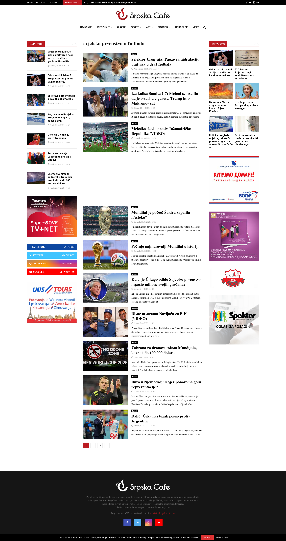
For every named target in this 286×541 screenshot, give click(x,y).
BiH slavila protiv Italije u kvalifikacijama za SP (113, 2)
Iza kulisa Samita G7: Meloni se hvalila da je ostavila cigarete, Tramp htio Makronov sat (164, 98)
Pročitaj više (222, 537)
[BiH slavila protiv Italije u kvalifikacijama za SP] (36, 100)
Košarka (135, 308)
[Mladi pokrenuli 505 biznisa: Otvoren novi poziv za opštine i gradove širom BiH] (36, 56)
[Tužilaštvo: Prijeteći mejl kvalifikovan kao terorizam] (247, 58)
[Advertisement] (143, 179)
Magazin (163, 27)
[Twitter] (137, 522)
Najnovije (86, 27)
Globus (121, 27)
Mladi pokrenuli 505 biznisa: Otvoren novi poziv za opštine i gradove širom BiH (60, 56)
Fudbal (134, 123)
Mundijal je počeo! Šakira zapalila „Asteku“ (160, 214)
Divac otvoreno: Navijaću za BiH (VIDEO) (159, 315)
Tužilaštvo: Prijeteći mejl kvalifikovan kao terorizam (244, 74)
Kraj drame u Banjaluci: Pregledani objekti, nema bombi (61, 117)
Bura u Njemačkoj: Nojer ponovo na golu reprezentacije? (166, 384)
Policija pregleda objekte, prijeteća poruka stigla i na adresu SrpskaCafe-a (221, 141)
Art (148, 27)
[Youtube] (159, 522)
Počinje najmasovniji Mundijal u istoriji (165, 246)
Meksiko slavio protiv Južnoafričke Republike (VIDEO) (161, 131)
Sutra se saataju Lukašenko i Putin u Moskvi (59, 156)
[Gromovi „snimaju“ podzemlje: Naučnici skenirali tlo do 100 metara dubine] (36, 178)
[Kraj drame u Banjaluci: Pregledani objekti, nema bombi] (36, 119)
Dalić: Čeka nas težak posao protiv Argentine (160, 418)
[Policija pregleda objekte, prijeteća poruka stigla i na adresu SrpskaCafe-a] (221, 124)
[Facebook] (127, 522)
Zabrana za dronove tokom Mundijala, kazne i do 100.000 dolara (164, 350)
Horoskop (181, 27)
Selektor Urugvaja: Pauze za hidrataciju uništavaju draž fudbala (165, 61)
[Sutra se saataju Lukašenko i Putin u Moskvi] (36, 158)
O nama (53, 2)
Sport (135, 27)
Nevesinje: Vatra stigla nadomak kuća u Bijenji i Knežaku (219, 107)
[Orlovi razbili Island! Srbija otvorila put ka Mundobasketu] (36, 80)
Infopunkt (103, 27)
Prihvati (207, 537)
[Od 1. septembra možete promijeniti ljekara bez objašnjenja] (247, 124)
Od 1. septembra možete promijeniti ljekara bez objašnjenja (246, 140)
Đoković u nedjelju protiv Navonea (58, 136)
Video (196, 27)
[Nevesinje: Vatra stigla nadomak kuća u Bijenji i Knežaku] (221, 91)
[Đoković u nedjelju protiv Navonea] (36, 139)
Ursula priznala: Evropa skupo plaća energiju (246, 105)
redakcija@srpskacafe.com (162, 513)
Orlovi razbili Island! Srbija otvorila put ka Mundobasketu (60, 78)
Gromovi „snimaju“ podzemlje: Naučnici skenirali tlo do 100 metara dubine (60, 178)
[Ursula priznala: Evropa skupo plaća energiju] (247, 91)
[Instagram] (148, 522)
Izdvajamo (218, 44)
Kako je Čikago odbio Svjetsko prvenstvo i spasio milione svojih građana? (166, 281)
